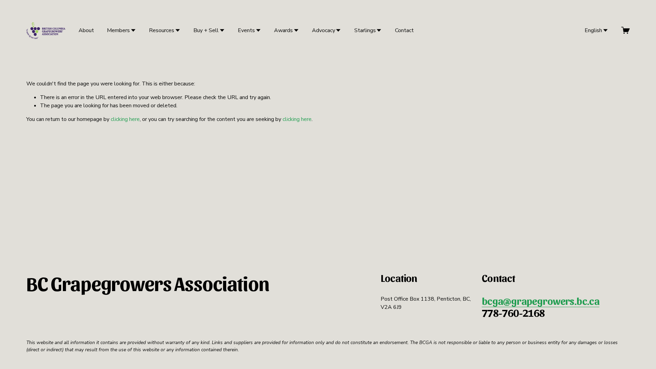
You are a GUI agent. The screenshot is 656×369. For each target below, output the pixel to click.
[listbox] (591, 30)
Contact (404, 30)
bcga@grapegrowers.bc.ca (540, 300)
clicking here (125, 119)
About (86, 30)
